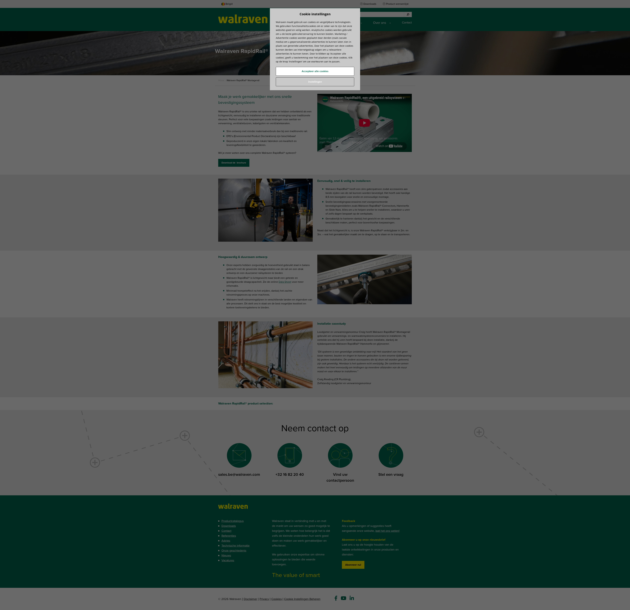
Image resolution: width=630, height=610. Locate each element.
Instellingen (315, 81)
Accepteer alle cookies (315, 71)
